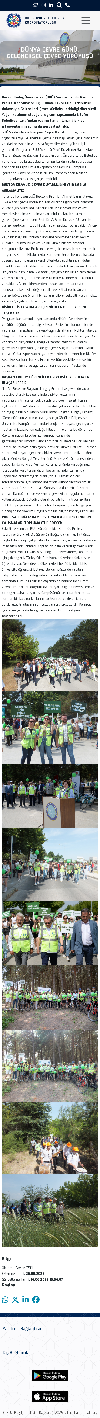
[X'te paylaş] (15, 1300)
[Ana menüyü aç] (86, 20)
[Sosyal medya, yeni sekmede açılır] (44, 5)
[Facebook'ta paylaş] (36, 1300)
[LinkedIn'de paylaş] (25, 1300)
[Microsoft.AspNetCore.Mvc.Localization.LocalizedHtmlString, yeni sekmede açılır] (50, 1375)
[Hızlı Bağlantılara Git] (35, 5)
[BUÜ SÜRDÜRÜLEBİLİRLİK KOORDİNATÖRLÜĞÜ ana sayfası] (13, 20)
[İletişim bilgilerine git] (67, 5)
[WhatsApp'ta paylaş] (5, 1300)
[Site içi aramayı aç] (59, 5)
